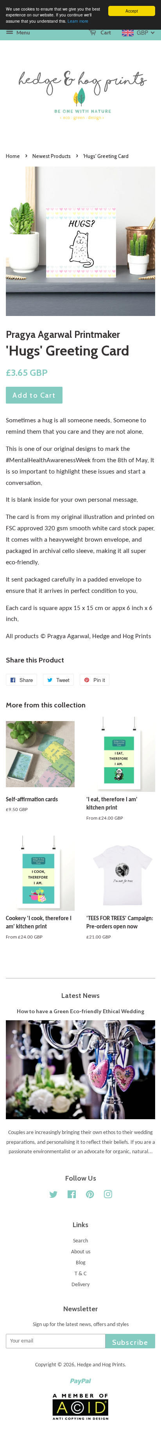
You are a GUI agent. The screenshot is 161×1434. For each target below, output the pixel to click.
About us (80, 1252)
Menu (22, 33)
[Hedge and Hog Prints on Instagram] (108, 1196)
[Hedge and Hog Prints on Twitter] (53, 1196)
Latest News (80, 995)
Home (13, 156)
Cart (105, 32)
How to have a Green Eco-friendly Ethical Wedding (80, 1011)
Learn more (78, 21)
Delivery (80, 1285)
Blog (81, 1263)
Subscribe (130, 1342)
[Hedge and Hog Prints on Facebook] (71, 1196)
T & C (80, 1274)
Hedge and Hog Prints (101, 1365)
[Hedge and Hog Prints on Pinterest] (90, 1196)
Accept (131, 11)
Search (80, 1241)
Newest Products (51, 156)
